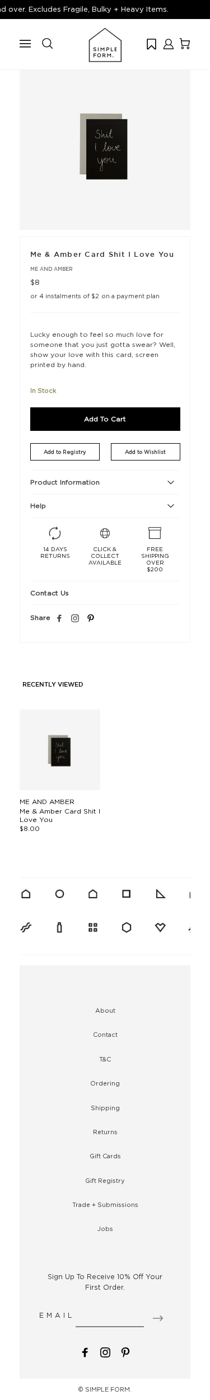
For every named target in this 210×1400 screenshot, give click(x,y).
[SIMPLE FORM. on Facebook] (85, 1351)
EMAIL (56, 1315)
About (105, 1010)
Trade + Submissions (105, 1205)
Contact (105, 1035)
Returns (105, 1132)
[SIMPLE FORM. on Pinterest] (125, 1351)
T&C (105, 1059)
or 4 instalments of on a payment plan (95, 296)
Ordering (105, 1083)
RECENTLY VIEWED (52, 685)
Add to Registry (65, 452)
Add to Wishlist (145, 452)
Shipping (105, 1108)
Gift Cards (105, 1156)
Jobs (105, 1229)
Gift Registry (105, 1181)
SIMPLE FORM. (108, 1389)
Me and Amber (51, 269)
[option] (105, 144)
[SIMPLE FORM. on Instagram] (75, 619)
